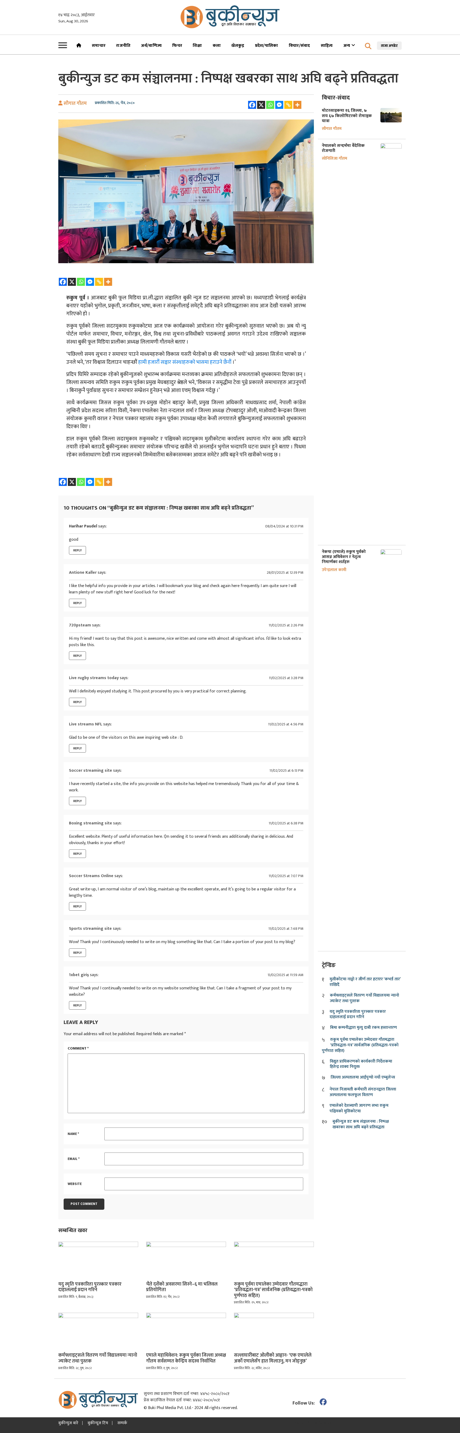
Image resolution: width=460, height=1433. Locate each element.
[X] (261, 105)
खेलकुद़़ (237, 45)
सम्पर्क (122, 1423)
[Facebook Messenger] (279, 105)
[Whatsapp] (270, 105)
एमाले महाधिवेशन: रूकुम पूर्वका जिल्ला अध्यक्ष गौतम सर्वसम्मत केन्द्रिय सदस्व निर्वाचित (186, 1358)
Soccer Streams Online (91, 875)
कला (217, 45)
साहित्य (327, 45)
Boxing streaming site (90, 823)
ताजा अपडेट (389, 46)
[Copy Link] (288, 105)
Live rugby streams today (94, 678)
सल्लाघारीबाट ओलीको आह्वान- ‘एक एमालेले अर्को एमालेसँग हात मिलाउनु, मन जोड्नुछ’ (272, 1358)
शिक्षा (197, 45)
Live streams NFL (85, 724)
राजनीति (123, 45)
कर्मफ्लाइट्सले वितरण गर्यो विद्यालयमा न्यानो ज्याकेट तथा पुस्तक (97, 1358)
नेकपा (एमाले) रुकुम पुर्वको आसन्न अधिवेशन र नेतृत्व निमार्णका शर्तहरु (344, 557)
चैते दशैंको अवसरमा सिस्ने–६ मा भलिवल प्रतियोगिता (181, 1287)
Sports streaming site (90, 928)
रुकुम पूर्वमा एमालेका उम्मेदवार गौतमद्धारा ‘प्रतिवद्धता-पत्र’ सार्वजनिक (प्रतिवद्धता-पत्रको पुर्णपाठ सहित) (273, 1290)
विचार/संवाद (299, 45)
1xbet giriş (79, 974)
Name (73, 1134)
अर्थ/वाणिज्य (151, 45)
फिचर (177, 45)
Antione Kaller (83, 572)
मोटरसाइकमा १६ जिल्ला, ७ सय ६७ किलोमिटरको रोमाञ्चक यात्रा (347, 115)
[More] (297, 105)
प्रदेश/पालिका (266, 45)
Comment (78, 1049)
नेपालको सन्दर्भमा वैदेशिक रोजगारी (343, 148)
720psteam (80, 625)
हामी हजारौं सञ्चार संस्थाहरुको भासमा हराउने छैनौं (184, 362)
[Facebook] (252, 105)
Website (75, 1184)
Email (74, 1159)
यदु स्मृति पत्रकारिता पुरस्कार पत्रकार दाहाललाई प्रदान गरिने (89, 1287)
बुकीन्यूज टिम (98, 1423)
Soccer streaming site (90, 770)
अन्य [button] (347, 45)
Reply (77, 550)
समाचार (98, 45)
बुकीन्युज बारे (68, 1423)
